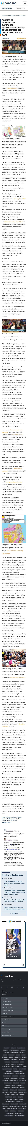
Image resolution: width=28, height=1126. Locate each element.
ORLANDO (7, 1094)
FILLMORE (8, 1071)
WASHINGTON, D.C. (9, 1115)
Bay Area (4, 15)
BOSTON (18, 1054)
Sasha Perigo (5, 38)
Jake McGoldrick (12, 88)
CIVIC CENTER (14, 1059)
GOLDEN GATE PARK (20, 1073)
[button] (4, 965)
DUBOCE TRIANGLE (16, 1066)
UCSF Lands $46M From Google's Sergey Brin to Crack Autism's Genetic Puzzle (14, 883)
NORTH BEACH (13, 1092)
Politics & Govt (21, 15)
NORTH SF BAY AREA (14, 1050)
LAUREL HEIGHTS (14, 1080)
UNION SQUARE (10, 1113)
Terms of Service (6, 1032)
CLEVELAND (22, 1059)
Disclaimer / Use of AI (8, 1035)
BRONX (23, 1054)
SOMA (4, 1108)
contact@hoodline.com (7, 993)
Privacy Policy (6, 1029)
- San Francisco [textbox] (6, 8)
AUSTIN (5, 1054)
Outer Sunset (13, 819)
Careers (4, 1023)
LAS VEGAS (5, 1080)
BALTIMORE (11, 1054)
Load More (14, 913)
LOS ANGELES (23, 1080)
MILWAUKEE (7, 1087)
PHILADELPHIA (14, 1094)
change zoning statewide (14, 482)
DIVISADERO (20, 1064)
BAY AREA (7, 1052)
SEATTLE (24, 1106)
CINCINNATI (6, 1059)
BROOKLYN (4, 1057)
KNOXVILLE (21, 1078)
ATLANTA (22, 1052)
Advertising (5, 1026)
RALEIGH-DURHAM (10, 1101)
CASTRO (11, 1057)
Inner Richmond (12, 820)
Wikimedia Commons (17, 678)
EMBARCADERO (22, 1068)
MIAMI (13, 1085)
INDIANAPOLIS (14, 1078)
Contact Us (5, 1013)
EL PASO (15, 1068)
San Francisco (12, 15)
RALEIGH (21, 1099)
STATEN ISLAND (22, 1108)
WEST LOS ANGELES (19, 1115)
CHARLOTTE (17, 1057)
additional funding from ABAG (13, 222)
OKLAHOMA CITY (22, 1092)
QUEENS (15, 1099)
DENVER (7, 1064)
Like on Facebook (7, 1004)
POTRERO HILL (8, 1099)
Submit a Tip (5, 1019)
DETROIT (13, 1064)
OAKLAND (5, 1050)
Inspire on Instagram (7, 1010)
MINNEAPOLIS (15, 1087)
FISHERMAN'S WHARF (9, 1073)
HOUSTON (6, 1078)
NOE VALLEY (5, 1092)
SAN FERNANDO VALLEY (14, 1106)
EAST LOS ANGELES (7, 1068)
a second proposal (16, 434)
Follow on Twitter (7, 1001)
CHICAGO (24, 1057)
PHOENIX (22, 1094)
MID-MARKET (20, 1085)
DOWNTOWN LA (6, 1066)
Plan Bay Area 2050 (19, 199)
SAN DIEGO (4, 1106)
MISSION (22, 1087)
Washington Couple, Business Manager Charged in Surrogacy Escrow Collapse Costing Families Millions (14, 892)
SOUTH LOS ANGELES (12, 1108)
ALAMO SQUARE (14, 1052)
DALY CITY (23, 1050)
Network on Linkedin (7, 1007)
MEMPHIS (8, 1085)
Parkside (14, 817)
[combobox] (7, 8)
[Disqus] (14, 847)
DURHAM (24, 1066)
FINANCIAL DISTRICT (17, 1071)
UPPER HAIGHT (18, 1113)
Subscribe (5, 998)
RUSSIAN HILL (20, 1101)
